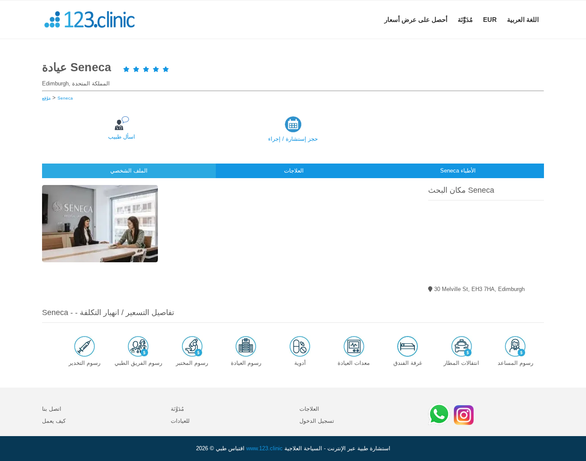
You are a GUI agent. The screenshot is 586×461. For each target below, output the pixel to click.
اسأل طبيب (121, 136)
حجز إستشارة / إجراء (293, 139)
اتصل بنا (51, 409)
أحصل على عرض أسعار (415, 19)
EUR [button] (490, 19)
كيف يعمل (54, 421)
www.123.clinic (264, 448)
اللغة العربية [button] (523, 19)
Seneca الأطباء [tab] (458, 170)
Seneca (65, 98)
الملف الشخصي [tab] (129, 170)
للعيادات (180, 421)
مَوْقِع (46, 98)
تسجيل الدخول (316, 421)
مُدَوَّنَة (465, 19)
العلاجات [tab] (294, 170)
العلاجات (309, 409)
